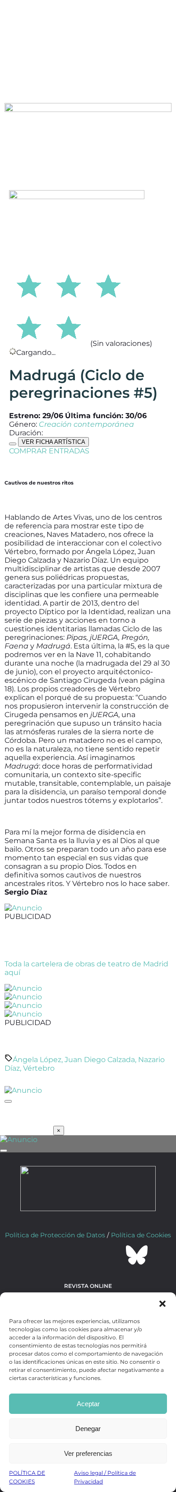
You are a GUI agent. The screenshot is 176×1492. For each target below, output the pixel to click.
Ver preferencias (88, 1453)
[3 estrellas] (108, 284)
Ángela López (37, 1059)
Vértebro (39, 1068)
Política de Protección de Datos (55, 1235)
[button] (162, 1303)
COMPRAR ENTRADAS (49, 451)
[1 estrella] (29, 284)
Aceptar (88, 1404)
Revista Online (88, 1285)
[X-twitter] (63, 1255)
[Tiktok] (112, 1255)
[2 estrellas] (68, 284)
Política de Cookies (141, 1235)
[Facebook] (39, 1255)
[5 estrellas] (68, 326)
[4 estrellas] (29, 326)
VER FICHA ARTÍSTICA (53, 441)
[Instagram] (88, 1255)
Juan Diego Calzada (100, 1059)
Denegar (88, 1428)
